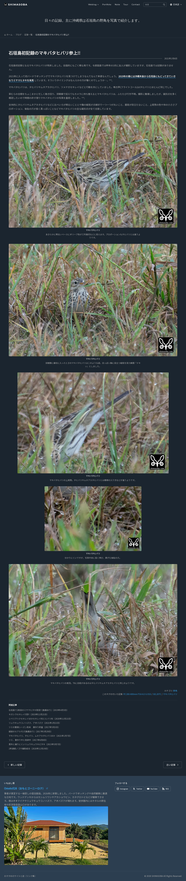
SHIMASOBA (17, 4)
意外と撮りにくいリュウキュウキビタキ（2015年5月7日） (35, 744)
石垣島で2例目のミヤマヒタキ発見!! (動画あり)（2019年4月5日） (39, 710)
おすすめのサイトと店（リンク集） (20, 876)
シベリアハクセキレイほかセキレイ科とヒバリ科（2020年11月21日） (40, 718)
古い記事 (170, 764)
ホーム (9, 34)
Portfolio (106, 4)
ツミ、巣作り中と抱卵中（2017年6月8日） (28, 739)
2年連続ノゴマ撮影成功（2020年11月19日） (29, 748)
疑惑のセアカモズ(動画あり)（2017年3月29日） (31, 731)
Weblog (92, 4)
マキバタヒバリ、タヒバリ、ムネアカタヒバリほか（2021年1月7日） (40, 735)
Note (117, 4)
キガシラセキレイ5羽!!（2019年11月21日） (29, 714)
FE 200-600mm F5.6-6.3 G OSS (137, 694)
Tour (125, 4)
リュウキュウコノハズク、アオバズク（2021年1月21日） (35, 722)
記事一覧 (28, 34)
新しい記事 (16, 764)
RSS (167, 789)
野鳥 (175, 690)
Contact (136, 4)
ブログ (18, 34)
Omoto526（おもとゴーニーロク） (24, 788)
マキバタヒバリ (93, 230)
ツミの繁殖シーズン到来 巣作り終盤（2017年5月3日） (34, 727)
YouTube (153, 789)
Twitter (139, 789)
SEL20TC (157, 694)
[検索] (164, 5)
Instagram (124, 789)
